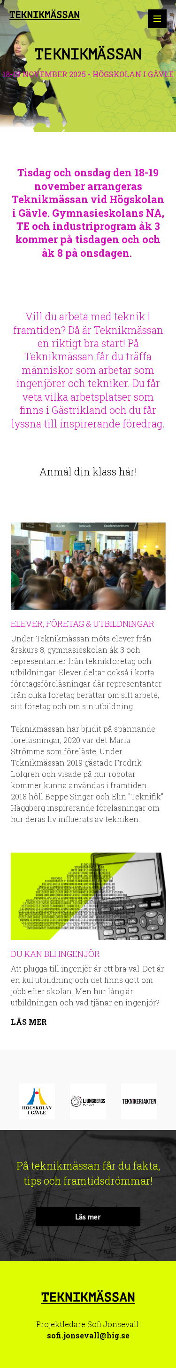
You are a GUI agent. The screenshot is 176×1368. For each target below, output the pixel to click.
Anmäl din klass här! (88, 471)
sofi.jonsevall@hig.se (88, 1335)
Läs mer (29, 1021)
